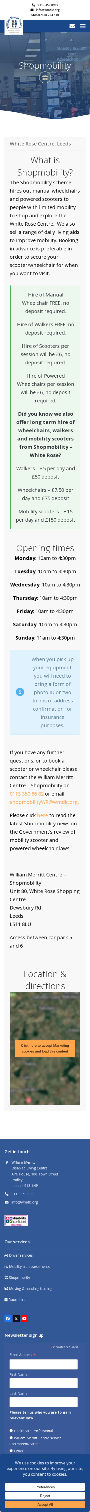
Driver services (20, 1255)
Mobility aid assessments (29, 1266)
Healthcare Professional (33, 1430)
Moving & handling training (30, 1288)
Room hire (17, 1299)
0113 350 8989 (48, 5)
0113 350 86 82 (27, 793)
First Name (19, 1374)
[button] (83, 26)
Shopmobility (19, 1277)
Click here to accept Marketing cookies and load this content (45, 1048)
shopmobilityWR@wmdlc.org (44, 802)
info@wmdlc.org (48, 10)
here (42, 815)
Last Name (19, 1393)
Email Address (23, 1355)
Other (18, 1451)
